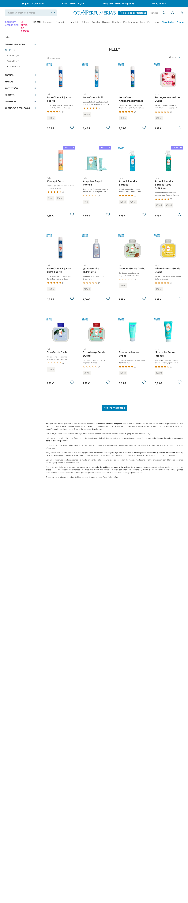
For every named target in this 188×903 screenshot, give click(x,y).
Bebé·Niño (145, 22)
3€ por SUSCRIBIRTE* (33, 3)
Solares (85, 22)
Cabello (96, 22)
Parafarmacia (130, 22)
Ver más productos (114, 408)
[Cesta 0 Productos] (180, 12)
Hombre (116, 22)
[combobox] (31, 12)
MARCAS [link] (36, 22)
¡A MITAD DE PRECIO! (25, 26)
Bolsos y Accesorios (12, 23)
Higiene (106, 22)
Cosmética (60, 22)
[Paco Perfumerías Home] (94, 12)
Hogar (156, 22)
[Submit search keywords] (53, 13)
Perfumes (48, 22)
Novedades (168, 22)
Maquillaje (74, 22)
